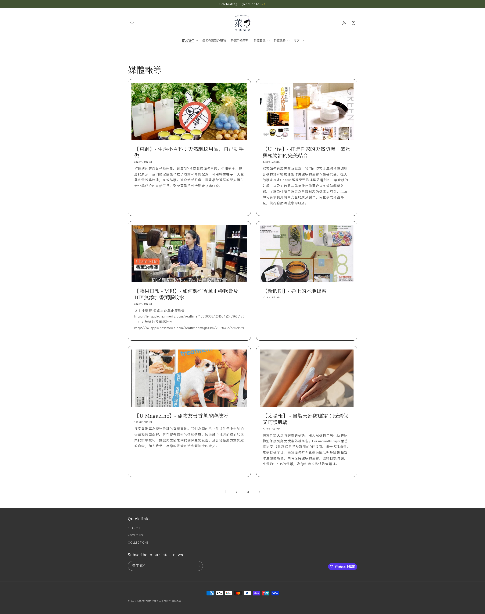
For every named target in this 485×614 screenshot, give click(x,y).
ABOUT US (135, 535)
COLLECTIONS (138, 542)
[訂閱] (198, 566)
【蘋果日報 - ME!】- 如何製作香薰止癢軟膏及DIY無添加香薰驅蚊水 (186, 294)
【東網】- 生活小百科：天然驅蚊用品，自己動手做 (189, 152)
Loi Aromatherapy (147, 600)
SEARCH (134, 528)
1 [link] (225, 491)
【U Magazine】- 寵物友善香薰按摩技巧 (181, 415)
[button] (132, 22)
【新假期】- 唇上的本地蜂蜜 (294, 291)
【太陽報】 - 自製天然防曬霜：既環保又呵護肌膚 (305, 418)
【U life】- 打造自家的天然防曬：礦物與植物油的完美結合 (307, 152)
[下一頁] (259, 491)
